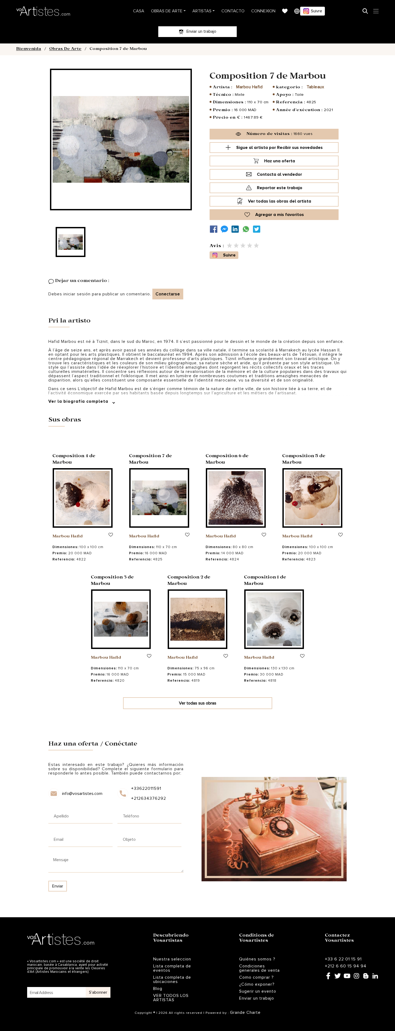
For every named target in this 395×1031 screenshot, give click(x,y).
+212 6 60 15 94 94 (346, 966)
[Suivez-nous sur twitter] (258, 229)
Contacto (233, 11)
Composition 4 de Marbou (73, 459)
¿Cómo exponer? (257, 984)
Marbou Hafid (249, 87)
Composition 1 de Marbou (265, 581)
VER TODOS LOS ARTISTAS (171, 997)
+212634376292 (148, 798)
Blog (157, 988)
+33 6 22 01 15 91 (343, 959)
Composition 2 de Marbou (188, 581)
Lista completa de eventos (172, 968)
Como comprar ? (256, 977)
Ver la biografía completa (79, 401)
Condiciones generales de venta (259, 968)
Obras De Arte (166, 11)
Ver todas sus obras (197, 703)
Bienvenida (28, 49)
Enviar (57, 886)
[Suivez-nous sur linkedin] (236, 229)
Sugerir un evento (257, 991)
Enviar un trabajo (256, 998)
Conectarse (168, 294)
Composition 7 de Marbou (150, 459)
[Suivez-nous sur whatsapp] (247, 229)
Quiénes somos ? (257, 959)
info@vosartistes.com (82, 793)
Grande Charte (245, 1012)
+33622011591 (146, 788)
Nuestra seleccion (172, 959)
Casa (138, 11)
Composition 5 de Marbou (303, 459)
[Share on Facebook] (215, 229)
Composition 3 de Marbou (112, 581)
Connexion (263, 11)
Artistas (201, 11)
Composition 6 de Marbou (227, 459)
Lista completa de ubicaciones (172, 979)
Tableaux (315, 87)
